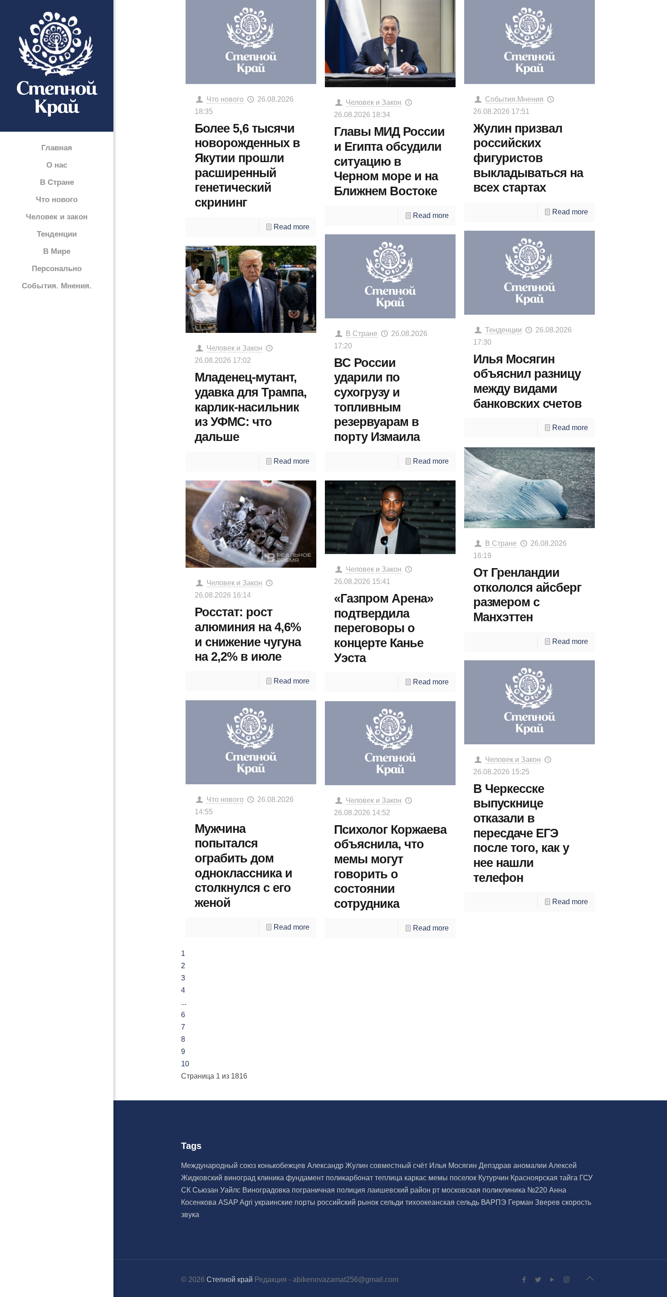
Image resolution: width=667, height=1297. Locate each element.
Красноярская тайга (544, 1178)
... (183, 1002)
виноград (240, 1178)
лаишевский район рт (404, 1190)
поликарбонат (350, 1178)
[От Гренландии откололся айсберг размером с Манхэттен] (529, 487)
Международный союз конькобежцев (244, 1165)
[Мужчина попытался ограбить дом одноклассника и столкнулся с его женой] (251, 742)
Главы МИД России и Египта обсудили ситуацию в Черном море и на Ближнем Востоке (389, 161)
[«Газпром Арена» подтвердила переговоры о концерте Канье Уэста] (390, 517)
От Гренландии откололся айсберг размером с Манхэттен (527, 594)
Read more (291, 227)
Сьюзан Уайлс (217, 1190)
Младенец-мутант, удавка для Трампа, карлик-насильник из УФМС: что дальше (251, 407)
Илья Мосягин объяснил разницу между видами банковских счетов (527, 381)
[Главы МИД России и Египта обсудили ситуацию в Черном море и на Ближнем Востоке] (390, 43)
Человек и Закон (374, 102)
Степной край (229, 1279)
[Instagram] (566, 1279)
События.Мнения (514, 99)
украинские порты (286, 1202)
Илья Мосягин (454, 1165)
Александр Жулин (338, 1165)
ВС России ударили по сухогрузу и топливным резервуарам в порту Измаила (377, 400)
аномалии (531, 1165)
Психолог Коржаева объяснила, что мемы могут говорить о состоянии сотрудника (390, 866)
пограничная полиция (329, 1190)
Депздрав (496, 1165)
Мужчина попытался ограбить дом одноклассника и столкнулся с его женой (243, 866)
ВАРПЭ (494, 1202)
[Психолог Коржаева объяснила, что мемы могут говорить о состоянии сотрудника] (390, 743)
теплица (389, 1178)
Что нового (225, 99)
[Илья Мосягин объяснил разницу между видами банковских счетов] (529, 273)
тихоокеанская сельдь (443, 1202)
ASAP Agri (236, 1202)
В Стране (362, 333)
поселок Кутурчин (480, 1178)
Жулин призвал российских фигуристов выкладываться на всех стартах (528, 158)
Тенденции (503, 330)
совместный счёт (399, 1165)
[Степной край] (56, 66)
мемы (439, 1178)
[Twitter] (538, 1279)
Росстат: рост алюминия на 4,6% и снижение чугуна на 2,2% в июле (248, 634)
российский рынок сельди (361, 1202)
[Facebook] (524, 1279)
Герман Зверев (535, 1202)
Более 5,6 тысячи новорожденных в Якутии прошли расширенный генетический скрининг (247, 165)
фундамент (306, 1178)
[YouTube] (552, 1279)
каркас (416, 1178)
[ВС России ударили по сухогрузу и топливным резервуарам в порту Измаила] (390, 276)
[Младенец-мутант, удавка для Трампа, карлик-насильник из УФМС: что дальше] (251, 289)
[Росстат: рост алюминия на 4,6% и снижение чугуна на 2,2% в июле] (251, 524)
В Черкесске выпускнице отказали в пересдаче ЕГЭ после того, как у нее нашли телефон (521, 833)
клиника (271, 1178)
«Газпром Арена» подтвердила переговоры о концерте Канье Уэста (383, 628)
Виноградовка (267, 1190)
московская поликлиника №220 (495, 1190)
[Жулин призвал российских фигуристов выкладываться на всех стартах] (529, 42)
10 (185, 1064)
